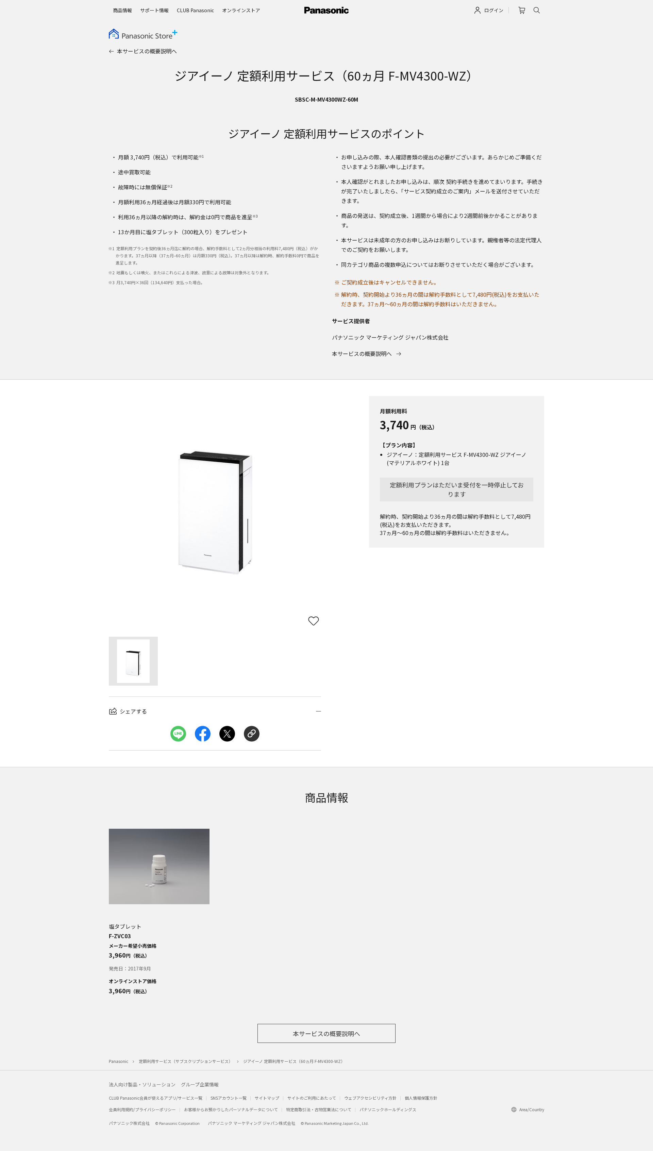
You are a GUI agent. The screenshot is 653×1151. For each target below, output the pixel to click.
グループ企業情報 (200, 1084)
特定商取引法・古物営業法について (318, 1109)
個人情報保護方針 (421, 1098)
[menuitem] (122, 10)
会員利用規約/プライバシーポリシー (142, 1109)
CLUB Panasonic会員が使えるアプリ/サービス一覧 (155, 1098)
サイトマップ (267, 1098)
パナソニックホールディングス (387, 1109)
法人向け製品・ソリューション (142, 1084)
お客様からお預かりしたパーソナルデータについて (231, 1109)
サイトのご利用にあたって (311, 1098)
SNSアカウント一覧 (229, 1098)
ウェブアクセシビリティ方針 (370, 1098)
